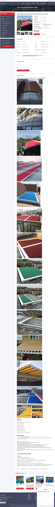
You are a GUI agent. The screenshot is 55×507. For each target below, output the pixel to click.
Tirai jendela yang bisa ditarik (6, 21)
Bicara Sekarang (43, 34)
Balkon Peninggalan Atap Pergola (20, 485)
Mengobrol (7, 46)
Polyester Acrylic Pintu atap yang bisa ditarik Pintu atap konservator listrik (39, 485)
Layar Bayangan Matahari (5, 30)
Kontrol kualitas (29, 498)
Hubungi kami (29, 499)
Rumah (14, 9)
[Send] (53, 506)
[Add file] (38, 506)
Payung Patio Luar (4, 28)
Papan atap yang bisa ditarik (19, 9)
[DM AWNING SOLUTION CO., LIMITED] (3, 3)
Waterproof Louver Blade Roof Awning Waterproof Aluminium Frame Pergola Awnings (30, 485)
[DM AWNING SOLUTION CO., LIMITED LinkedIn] (38, 31)
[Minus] (52, 486)
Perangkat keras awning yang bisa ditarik (6, 17)
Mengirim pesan (23, 70)
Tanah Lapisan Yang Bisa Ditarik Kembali (6, 19)
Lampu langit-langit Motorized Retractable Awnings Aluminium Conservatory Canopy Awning (49, 485)
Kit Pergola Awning (4, 32)
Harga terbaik (37, 34)
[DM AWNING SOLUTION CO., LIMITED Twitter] (48, 1)
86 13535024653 (8, 42)
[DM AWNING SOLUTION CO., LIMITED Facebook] (47, 1)
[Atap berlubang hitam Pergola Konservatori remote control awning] (20, 479)
